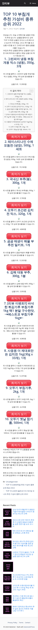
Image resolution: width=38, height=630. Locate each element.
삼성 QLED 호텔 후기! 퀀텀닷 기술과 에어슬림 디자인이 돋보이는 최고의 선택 (24, 511)
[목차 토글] (30, 91)
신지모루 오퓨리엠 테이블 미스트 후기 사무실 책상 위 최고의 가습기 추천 (23, 587)
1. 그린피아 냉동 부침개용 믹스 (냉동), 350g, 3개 (18, 95)
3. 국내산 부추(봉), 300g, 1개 (18, 104)
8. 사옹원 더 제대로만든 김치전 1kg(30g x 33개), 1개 (18, 123)
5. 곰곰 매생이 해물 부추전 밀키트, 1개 (18, 109)
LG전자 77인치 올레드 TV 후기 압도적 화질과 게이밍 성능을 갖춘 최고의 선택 (23, 554)
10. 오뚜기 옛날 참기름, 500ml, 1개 (18, 129)
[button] (25, 3)
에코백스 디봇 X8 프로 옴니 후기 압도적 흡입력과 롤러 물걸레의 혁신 (23, 598)
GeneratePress (29, 627)
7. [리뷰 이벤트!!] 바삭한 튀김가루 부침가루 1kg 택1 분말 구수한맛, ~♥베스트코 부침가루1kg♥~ (18, 116)
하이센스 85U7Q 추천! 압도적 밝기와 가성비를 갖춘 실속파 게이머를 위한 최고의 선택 (23, 544)
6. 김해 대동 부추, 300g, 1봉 (18, 112)
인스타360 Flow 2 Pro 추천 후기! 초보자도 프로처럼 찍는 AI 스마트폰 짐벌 (23, 577)
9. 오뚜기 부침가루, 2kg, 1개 (18, 127)
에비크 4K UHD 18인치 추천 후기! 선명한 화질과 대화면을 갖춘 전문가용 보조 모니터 (23, 523)
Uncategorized (12, 482)
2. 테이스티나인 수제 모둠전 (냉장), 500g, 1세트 (18, 100)
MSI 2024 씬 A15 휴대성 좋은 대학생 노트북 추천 (23, 532)
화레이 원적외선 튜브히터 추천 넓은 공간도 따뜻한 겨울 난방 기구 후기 (23, 608)
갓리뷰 (6, 3)
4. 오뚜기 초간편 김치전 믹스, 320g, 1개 (18, 106)
